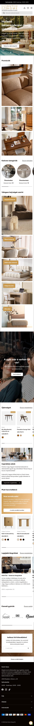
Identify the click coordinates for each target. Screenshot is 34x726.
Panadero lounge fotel (23, 429)
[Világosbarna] (21, 435)
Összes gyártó (28, 606)
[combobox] (17, 13)
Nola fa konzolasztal (23, 533)
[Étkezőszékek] (8, 171)
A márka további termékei (17, 510)
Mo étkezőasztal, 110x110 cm (7, 430)
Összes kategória (27, 160)
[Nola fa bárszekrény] (8, 522)
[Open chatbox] (31, 723)
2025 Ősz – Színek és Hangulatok (12, 575)
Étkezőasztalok (24, 180)
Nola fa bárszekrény (8, 533)
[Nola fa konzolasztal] (24, 522)
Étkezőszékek (8, 180)
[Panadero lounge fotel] (24, 418)
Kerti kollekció (17, 374)
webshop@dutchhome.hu (17, 3)
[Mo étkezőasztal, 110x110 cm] (8, 418)
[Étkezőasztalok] (24, 171)
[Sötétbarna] (5, 540)
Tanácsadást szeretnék (10, 36)
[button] (28, 8)
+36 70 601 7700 (21, 1)
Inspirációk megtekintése (10, 482)
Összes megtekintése (26, 407)
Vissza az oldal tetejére (17, 659)
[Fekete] (8, 540)
